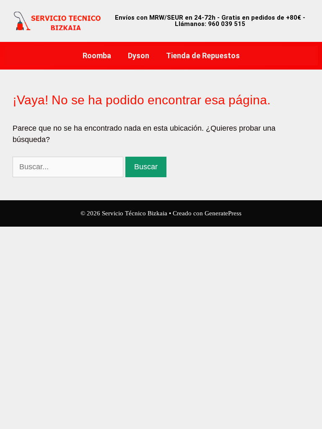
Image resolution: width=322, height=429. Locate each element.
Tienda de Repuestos (203, 55)
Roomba (97, 55)
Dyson (138, 55)
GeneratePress (223, 213)
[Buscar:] (69, 167)
